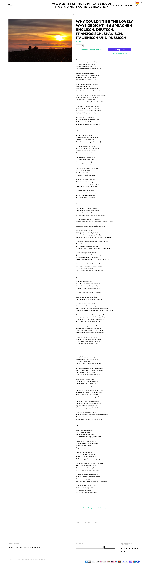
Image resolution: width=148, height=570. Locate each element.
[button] (141, 2)
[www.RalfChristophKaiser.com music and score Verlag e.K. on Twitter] (116, 5)
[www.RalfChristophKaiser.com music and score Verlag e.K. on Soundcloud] (121, 5)
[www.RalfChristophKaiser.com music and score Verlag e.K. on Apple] (128, 5)
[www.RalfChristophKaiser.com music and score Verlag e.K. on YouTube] (131, 5)
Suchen (10, 547)
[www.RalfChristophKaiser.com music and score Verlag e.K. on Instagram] (113, 5)
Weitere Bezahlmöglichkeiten (119, 53)
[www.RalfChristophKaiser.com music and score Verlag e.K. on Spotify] (123, 5)
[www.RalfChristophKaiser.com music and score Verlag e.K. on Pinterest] (118, 5)
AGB (40, 547)
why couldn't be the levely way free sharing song (91, 508)
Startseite (12, 14)
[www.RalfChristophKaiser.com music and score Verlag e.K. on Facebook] (111, 5)
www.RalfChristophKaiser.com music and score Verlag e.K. (82, 5)
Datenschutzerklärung (31, 547)
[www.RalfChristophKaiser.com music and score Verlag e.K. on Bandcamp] (126, 5)
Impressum (18, 547)
